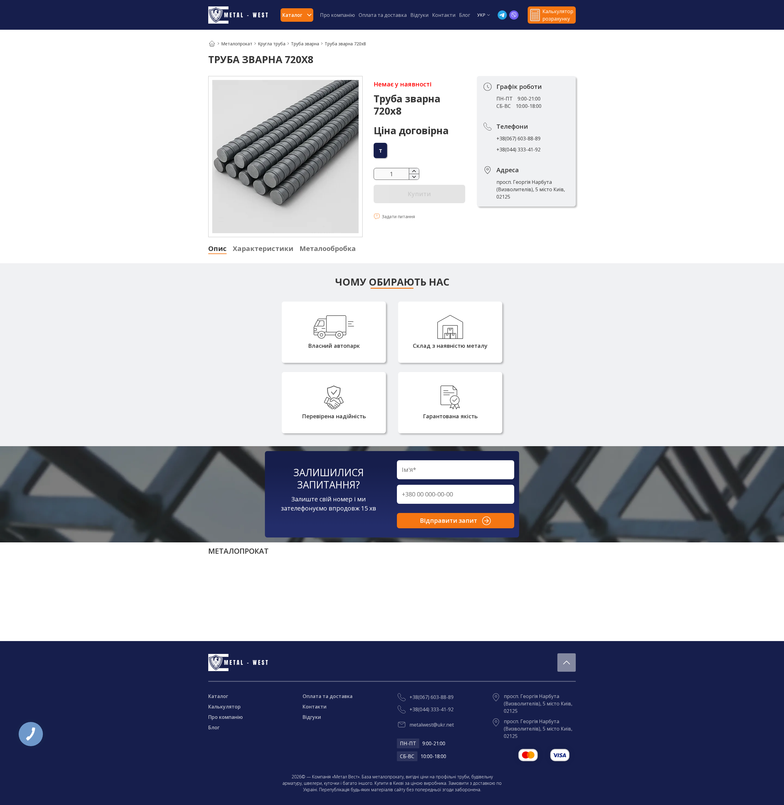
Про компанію (337, 15)
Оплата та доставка (383, 15)
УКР (481, 15)
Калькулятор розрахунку (557, 15)
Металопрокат (236, 44)
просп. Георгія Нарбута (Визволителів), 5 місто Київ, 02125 (530, 189)
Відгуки (419, 15)
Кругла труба (271, 44)
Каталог (218, 696)
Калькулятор (224, 706)
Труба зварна (305, 44)
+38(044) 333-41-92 (518, 149)
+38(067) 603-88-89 (518, 138)
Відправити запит (448, 520)
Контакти (443, 15)
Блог (464, 15)
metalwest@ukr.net (431, 724)
